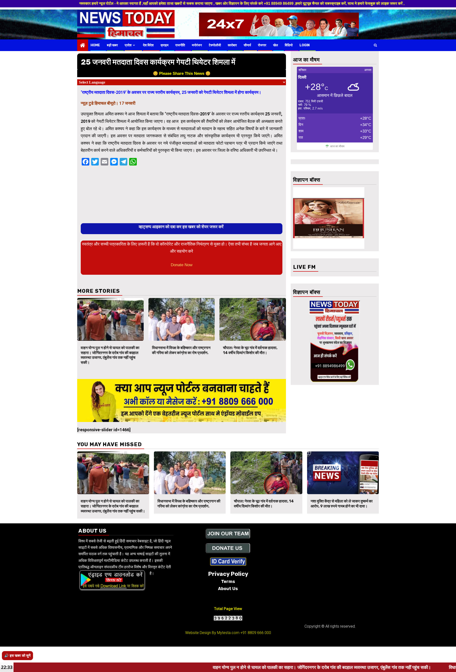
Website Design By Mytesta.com (212, 632)
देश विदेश (148, 45)
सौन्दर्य (247, 45)
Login (304, 45)
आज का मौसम (337, 146)
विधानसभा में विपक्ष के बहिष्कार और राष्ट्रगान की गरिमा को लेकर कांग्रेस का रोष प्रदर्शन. (181, 350)
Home (95, 45)
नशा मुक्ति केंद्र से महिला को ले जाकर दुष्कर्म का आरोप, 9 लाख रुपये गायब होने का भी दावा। (342, 503)
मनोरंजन (197, 45)
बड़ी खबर (112, 45)
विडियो (289, 45)
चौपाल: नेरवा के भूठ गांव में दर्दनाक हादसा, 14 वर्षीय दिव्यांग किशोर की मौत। (250, 350)
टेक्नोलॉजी (215, 45)
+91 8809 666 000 (255, 632)
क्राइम (164, 45)
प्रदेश (128, 45)
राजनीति (180, 45)
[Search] (375, 45)
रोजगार (262, 45)
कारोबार (232, 45)
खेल (275, 45)
